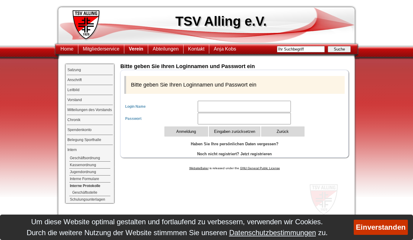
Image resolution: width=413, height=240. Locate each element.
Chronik (73, 120)
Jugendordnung (83, 172)
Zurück (283, 131)
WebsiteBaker (199, 168)
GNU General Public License (260, 168)
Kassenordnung (83, 165)
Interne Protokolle (85, 186)
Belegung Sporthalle (84, 140)
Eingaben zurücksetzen (234, 131)
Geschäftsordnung (85, 158)
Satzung (74, 70)
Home (66, 48)
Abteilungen (166, 48)
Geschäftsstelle (84, 192)
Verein (136, 48)
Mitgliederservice (101, 48)
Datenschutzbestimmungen (272, 232)
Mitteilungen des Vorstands (89, 110)
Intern (72, 150)
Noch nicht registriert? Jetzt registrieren (234, 154)
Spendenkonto (79, 130)
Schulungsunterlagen (87, 199)
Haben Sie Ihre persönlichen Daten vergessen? (234, 144)
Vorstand (74, 100)
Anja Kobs (225, 48)
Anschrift (74, 80)
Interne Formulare (84, 179)
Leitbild (73, 90)
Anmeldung (186, 131)
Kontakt (196, 48)
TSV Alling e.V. (221, 21)
